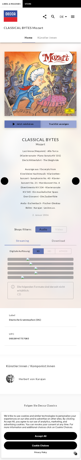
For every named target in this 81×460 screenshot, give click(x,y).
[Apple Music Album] (40, 259)
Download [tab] (58, 240)
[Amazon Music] (40, 263)
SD (38, 251)
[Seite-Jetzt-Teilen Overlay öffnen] (44, 16)
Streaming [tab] (22, 240)
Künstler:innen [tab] (47, 37)
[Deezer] (40, 272)
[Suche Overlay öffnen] (53, 16)
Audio (43, 229)
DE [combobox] (62, 16)
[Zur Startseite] (22, 20)
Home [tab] (28, 37)
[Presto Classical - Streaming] (40, 277)
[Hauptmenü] (72, 16)
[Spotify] (40, 268)
